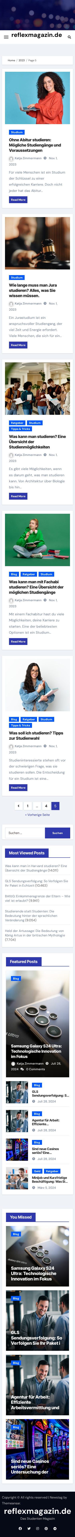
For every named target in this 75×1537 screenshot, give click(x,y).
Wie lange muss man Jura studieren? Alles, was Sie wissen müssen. (33, 290)
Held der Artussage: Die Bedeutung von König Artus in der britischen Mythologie (35, 933)
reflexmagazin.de (36, 35)
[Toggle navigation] (6, 37)
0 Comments (35, 1069)
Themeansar (11, 1503)
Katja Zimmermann (28, 158)
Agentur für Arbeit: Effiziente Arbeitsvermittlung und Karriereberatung (49, 1126)
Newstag (56, 1497)
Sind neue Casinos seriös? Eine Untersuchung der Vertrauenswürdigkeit (48, 1155)
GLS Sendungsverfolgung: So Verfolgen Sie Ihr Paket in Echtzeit (50, 1097)
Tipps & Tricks (20, 429)
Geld (37, 1171)
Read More (18, 200)
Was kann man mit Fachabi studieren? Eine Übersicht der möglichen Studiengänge (36, 587)
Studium (17, 132)
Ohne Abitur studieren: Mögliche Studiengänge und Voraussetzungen (35, 145)
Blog (14, 574)
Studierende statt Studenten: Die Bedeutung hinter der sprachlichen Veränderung (31, 915)
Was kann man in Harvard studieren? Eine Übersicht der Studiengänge (36, 868)
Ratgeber (17, 423)
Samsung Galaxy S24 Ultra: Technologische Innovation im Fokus (36, 1051)
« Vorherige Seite (37, 815)
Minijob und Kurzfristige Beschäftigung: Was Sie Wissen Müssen (49, 1181)
